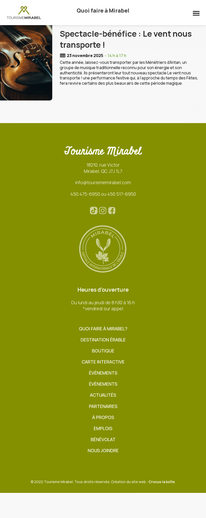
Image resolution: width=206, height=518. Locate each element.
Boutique (103, 350)
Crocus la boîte (161, 481)
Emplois (103, 428)
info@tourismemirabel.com (103, 182)
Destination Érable (103, 339)
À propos (103, 417)
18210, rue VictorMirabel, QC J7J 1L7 (103, 168)
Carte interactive (103, 361)
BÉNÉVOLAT (103, 439)
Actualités (103, 395)
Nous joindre (103, 450)
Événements (103, 373)
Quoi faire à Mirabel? (103, 328)
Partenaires (103, 406)
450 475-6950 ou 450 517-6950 (103, 194)
